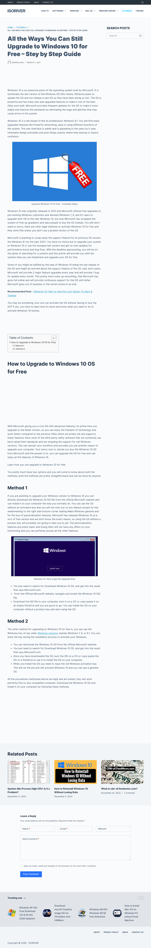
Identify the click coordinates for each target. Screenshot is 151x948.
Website (102, 828)
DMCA (36, 2)
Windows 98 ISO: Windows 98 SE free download (99, 913)
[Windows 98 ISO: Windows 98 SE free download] (82, 913)
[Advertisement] (61, 77)
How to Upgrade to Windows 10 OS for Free (33, 342)
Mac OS (89, 11)
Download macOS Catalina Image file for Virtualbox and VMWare (63, 913)
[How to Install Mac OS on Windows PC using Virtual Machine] (117, 913)
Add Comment (30, 839)
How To (45, 11)
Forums (139, 11)
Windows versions (47, 633)
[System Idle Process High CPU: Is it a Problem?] (29, 772)
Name (26, 828)
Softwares (57, 11)
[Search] (142, 2)
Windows (74, 11)
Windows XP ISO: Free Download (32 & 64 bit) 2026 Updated (28, 913)
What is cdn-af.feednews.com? (119, 788)
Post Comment (31, 874)
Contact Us (48, 2)
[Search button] (140, 36)
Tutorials (127, 11)
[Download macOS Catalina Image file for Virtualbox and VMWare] (47, 913)
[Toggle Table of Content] (52, 338)
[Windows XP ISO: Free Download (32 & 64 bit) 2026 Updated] (12, 913)
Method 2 (20, 349)
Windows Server (107, 11)
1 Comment (129, 793)
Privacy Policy (23, 2)
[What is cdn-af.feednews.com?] (122, 772)
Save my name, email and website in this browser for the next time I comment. (60, 866)
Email (64, 828)
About (10, 2)
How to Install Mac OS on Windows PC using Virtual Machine (132, 913)
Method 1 (19, 345)
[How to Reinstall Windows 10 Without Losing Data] (75, 772)
